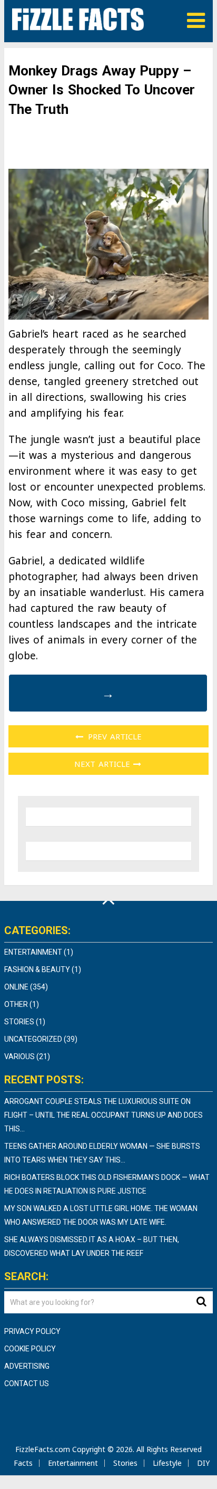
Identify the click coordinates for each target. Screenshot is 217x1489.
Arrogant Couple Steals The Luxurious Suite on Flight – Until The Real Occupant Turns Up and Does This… (103, 1115)
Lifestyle (167, 1463)
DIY (203, 1463)
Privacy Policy (32, 1331)
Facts (23, 1463)
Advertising (27, 1366)
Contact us (26, 1383)
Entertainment (33, 952)
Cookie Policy (30, 1348)
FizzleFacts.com (42, 1449)
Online (16, 987)
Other (16, 1004)
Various (19, 1056)
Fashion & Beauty (37, 969)
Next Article (103, 763)
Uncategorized (33, 1039)
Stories (19, 1021)
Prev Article (113, 736)
